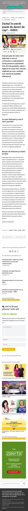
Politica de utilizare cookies (18, 503)
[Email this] (8, 51)
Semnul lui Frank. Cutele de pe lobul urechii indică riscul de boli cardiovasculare (12, 261)
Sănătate (5, 17)
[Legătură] (14, 460)
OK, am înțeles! (11, 7)
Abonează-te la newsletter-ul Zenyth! (13, 495)
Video (13, 20)
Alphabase (4, 508)
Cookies (19, 7)
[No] (26, 4)
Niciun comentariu (17, 49)
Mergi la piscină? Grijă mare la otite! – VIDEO (14, 414)
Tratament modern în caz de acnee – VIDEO (13, 378)
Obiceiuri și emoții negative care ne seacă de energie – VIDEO (14, 396)
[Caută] (24, 483)
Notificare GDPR (5, 505)
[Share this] (11, 51)
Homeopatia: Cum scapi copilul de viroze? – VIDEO (13, 431)
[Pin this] (14, 51)
